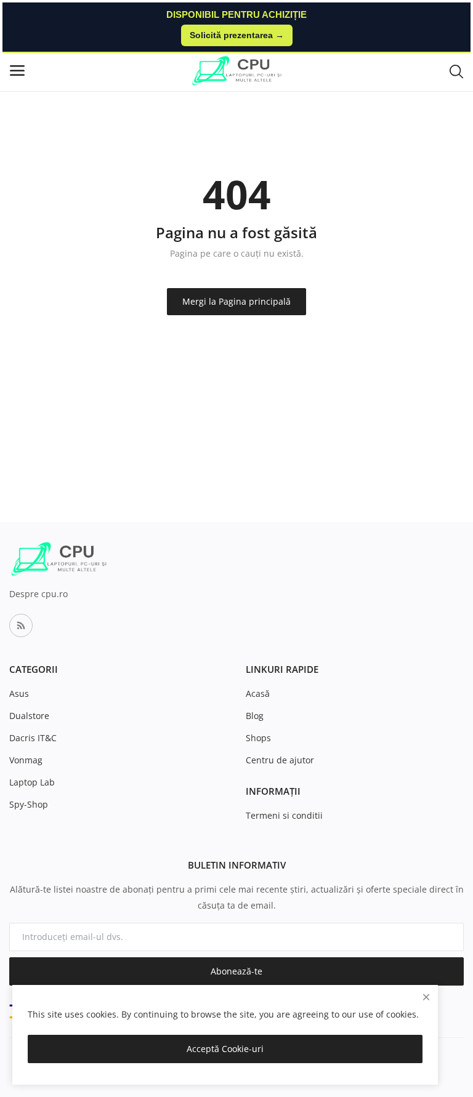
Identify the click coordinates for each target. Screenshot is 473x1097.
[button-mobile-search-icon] (456, 71)
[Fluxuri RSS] (21, 625)
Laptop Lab (32, 782)
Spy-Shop (28, 804)
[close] (426, 997)
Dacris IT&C (33, 738)
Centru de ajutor (280, 760)
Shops (258, 738)
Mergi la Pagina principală (236, 301)
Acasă (258, 693)
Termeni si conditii (284, 815)
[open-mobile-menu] (17, 70)
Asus (19, 693)
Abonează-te (236, 971)
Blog (255, 715)
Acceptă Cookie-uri (225, 1049)
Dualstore (29, 715)
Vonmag (25, 760)
